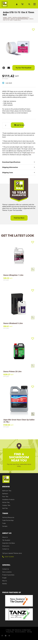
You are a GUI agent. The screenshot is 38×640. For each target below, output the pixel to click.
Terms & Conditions (20, 632)
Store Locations (7, 572)
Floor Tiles (5, 496)
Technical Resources (8, 517)
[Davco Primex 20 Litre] (19, 352)
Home (5, 17)
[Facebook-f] (2, 635)
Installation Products (21, 17)
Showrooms (5, 546)
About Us (5, 537)
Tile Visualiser (6, 540)
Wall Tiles (5, 508)
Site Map (29, 632)
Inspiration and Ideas (8, 543)
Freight (4, 578)
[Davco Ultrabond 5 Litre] (19, 303)
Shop (9, 17)
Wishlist (4, 583)
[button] (29, 4)
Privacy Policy (10, 632)
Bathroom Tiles (6, 490)
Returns (4, 581)
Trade (4, 523)
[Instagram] (9, 635)
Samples (4, 526)
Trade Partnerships (8, 520)
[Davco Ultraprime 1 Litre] (19, 255)
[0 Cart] (22, 4)
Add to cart (20, 125)
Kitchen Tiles (6, 502)
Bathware (5, 493)
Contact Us (5, 549)
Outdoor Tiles (6, 505)
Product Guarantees (8, 575)
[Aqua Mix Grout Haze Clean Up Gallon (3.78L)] (19, 400)
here (31, 153)
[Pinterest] (5, 635)
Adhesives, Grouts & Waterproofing (15, 19)
